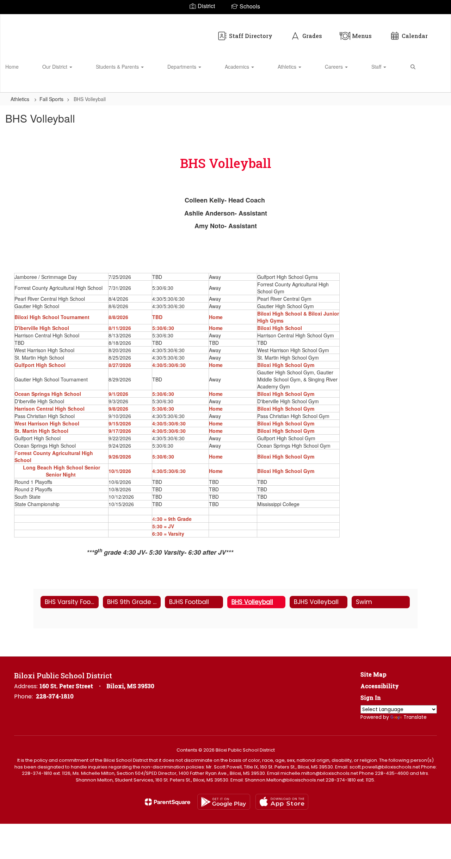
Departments (182, 66)
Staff (377, 66)
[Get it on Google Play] (223, 802)
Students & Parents (118, 66)
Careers (334, 66)
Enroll (433, 83)
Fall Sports (51, 98)
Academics (238, 66)
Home (12, 66)
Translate (415, 717)
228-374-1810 (55, 696)
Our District (55, 66)
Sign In (370, 697)
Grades (312, 35)
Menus (362, 35)
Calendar (415, 35)
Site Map (373, 674)
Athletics (288, 66)
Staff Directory (250, 35)
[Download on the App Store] (281, 802)
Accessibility (379, 686)
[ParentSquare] (167, 802)
